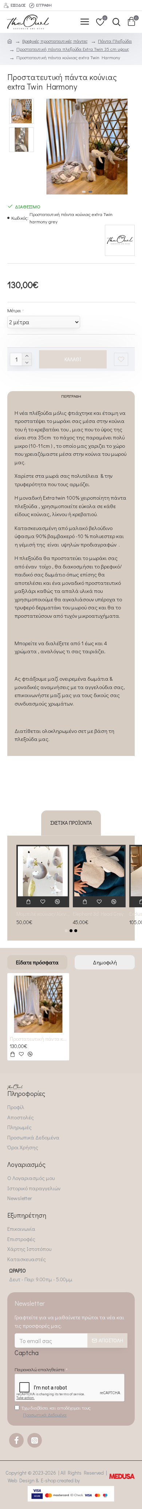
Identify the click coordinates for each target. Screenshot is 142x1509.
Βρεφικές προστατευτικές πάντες (55, 41)
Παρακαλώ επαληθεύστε (39, 1369)
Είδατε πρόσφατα (37, 962)
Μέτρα (14, 310)
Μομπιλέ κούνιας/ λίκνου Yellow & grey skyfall (42, 914)
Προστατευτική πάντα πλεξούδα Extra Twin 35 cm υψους (72, 49)
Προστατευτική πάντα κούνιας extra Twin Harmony (38, 1039)
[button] (46, 146)
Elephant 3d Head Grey (98, 914)
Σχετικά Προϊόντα (71, 822)
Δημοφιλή (105, 962)
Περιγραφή (71, 396)
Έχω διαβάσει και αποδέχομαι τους (56, 1411)
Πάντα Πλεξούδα (115, 41)
